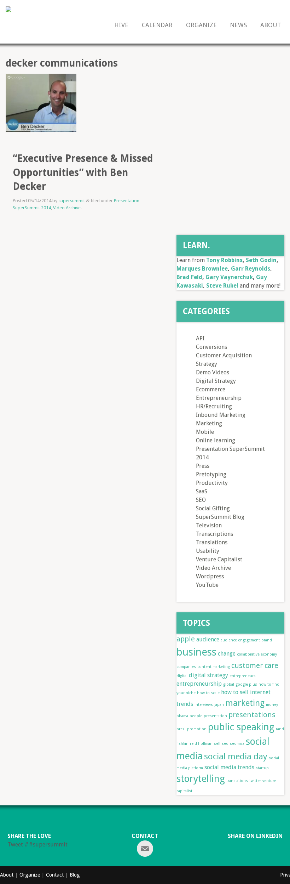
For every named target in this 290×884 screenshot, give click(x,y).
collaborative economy (257, 654)
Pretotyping (211, 474)
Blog (75, 875)
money (272, 704)
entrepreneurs (243, 676)
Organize (201, 25)
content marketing (213, 666)
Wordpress (210, 576)
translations (237, 780)
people (196, 716)
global (228, 684)
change (227, 653)
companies (186, 666)
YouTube (207, 585)
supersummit (71, 200)
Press (202, 466)
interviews (204, 704)
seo (225, 743)
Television (209, 525)
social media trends (229, 767)
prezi (181, 729)
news (238, 25)
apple (185, 639)
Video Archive (67, 207)
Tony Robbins (224, 260)
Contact (55, 875)
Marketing (209, 423)
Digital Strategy (216, 381)
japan (219, 704)
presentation (215, 716)
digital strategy (208, 675)
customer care (254, 665)
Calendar (157, 25)
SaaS (201, 491)
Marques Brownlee (202, 268)
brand (266, 640)
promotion (197, 729)
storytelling (200, 778)
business (196, 652)
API (200, 338)
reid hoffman (201, 743)
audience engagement (240, 640)
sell (217, 743)
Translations (211, 542)
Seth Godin (261, 260)
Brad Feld (189, 277)
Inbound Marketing (220, 415)
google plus (246, 684)
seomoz (237, 743)
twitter (255, 780)
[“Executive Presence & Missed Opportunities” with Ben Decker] (41, 109)
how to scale (208, 693)
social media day (235, 756)
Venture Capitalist (219, 559)
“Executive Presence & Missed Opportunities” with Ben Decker (83, 172)
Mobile (205, 432)
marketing (245, 703)
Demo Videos (212, 372)
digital (181, 676)
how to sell (235, 692)
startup (262, 768)
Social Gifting (213, 508)
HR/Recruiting (214, 406)
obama (182, 716)
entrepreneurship (199, 683)
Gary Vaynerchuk (229, 277)
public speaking (241, 727)
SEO (201, 500)
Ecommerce (210, 389)
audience (207, 639)
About (270, 25)
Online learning (215, 440)
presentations (252, 714)
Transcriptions (214, 534)
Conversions (211, 347)
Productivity (212, 483)
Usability (207, 551)
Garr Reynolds (250, 268)
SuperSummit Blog (220, 517)
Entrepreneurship (219, 398)
